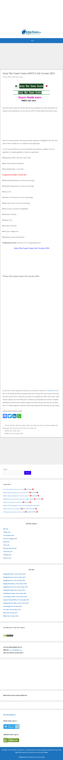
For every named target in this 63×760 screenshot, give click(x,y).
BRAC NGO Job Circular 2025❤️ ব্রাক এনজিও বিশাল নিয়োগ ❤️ (20, 509)
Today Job (33, 428)
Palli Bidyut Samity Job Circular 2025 (14, 593)
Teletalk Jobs (7, 555)
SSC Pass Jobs (25, 428)
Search (5, 469)
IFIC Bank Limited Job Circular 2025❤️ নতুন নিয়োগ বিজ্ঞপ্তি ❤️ (20, 512)
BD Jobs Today (20, 425)
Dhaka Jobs (29, 425)
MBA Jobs (54, 425)
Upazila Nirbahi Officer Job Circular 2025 (16, 600)
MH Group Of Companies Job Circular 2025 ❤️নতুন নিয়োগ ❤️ (20, 492)
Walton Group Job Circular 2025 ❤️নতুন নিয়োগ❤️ (17, 502)
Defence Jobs (7, 558)
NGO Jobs (6, 545)
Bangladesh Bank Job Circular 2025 (14, 590)
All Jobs (7, 425)
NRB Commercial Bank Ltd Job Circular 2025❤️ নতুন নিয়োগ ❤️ (21, 496)
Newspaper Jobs (7, 428)
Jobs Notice (47, 425)
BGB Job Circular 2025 (10, 613)
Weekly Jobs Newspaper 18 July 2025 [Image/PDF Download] (21, 505)
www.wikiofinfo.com (15, 650)
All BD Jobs (6, 532)
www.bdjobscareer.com (51, 390)
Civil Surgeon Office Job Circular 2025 (15, 596)
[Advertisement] (31, 15)
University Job (7, 551)
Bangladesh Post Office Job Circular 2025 (16, 603)
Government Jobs (8, 535)
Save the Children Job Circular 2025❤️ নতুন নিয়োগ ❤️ (18, 489)
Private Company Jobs (10, 538)
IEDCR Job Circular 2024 (12, 431)
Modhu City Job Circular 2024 (14, 433)
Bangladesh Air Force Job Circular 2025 (15, 587)
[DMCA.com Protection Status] (8, 636)
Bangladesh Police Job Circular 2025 (14, 574)
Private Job (16, 428)
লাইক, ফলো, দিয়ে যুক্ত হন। (9, 715)
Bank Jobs (6, 542)
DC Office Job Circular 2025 (12, 609)
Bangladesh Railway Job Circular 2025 (15, 583)
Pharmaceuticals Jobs (10, 548)
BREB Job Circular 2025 (10, 616)
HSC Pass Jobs (38, 425)
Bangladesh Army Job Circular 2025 (14, 577)
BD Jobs (12, 425)
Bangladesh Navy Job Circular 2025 (14, 580)
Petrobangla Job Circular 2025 (12, 606)
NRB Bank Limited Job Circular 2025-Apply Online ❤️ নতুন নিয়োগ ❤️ (23, 499)
